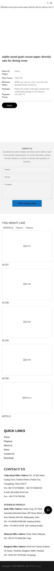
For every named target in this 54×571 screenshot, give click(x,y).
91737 (5, 264)
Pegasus (29, 228)
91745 (5, 340)
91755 (5, 378)
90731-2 (6, 416)
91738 (5, 302)
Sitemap (45, 566)
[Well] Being (8, 228)
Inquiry (9, 105)
